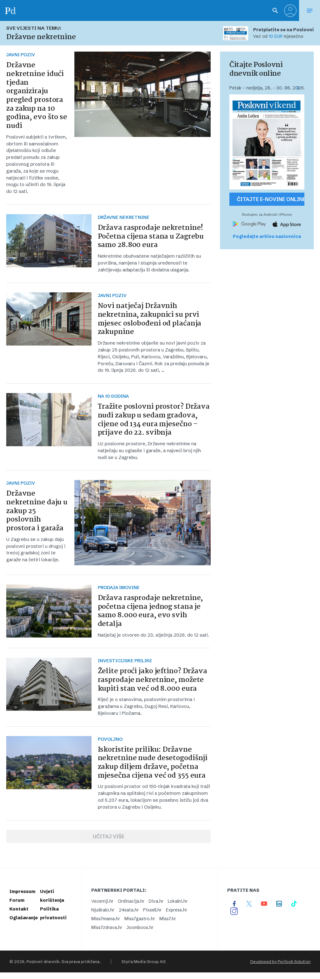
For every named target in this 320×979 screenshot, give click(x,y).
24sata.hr (129, 910)
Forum (16, 900)
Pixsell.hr (152, 910)
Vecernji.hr (102, 901)
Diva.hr (156, 901)
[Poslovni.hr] (10, 10)
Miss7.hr (167, 918)
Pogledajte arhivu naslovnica (267, 236)
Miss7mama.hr (105, 918)
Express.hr (176, 910)
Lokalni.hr (178, 901)
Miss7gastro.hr (139, 918)
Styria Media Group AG (144, 961)
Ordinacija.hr (131, 901)
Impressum (22, 891)
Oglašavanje (23, 918)
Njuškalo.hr (102, 910)
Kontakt (18, 909)
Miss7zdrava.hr (106, 927)
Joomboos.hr (140, 927)
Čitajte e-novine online (270, 199)
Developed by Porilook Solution (280, 961)
